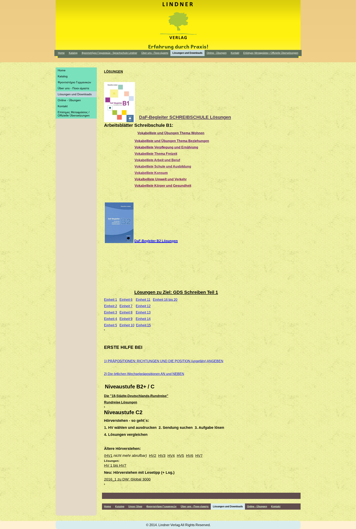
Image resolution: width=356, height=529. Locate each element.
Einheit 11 (143, 299)
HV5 (180, 456)
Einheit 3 (110, 312)
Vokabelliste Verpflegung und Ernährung (166, 147)
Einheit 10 (126, 325)
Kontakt (235, 53)
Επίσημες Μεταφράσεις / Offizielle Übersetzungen (270, 53)
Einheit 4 (110, 319)
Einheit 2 (110, 306)
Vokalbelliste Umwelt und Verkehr (161, 179)
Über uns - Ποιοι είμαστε (154, 53)
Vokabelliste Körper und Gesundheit (163, 185)
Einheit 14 (143, 319)
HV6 (189, 456)
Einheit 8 (125, 312)
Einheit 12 (143, 306)
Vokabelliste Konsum (151, 173)
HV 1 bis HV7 (115, 465)
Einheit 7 (125, 306)
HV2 (152, 456)
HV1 (108, 456)
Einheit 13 (143, 312)
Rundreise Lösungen (120, 402)
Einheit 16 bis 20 (165, 299)
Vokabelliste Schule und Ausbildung (163, 166)
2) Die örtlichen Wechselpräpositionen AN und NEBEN (144, 374)
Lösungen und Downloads (187, 53)
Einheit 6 (125, 299)
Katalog (73, 53)
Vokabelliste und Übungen (158, 133)
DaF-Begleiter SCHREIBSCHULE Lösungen (185, 117)
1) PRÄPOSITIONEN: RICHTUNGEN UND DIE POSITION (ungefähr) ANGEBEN (163, 361)
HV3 (161, 456)
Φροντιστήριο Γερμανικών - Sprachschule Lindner (109, 53)
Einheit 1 (110, 299)
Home (61, 53)
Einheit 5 (110, 325)
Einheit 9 (125, 319)
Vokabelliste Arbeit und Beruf (157, 160)
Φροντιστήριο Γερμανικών (74, 82)
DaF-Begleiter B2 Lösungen (156, 241)
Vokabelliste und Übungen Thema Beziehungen (172, 141)
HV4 (171, 456)
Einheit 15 (143, 325)
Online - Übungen (217, 53)
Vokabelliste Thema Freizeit (156, 153)
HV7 (199, 456)
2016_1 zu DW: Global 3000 (127, 479)
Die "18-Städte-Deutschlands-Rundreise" (136, 396)
